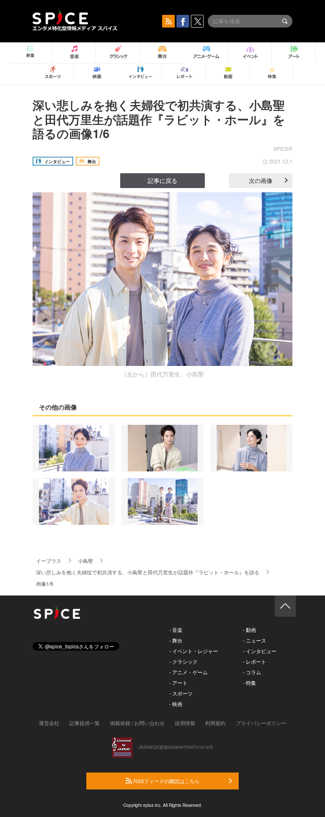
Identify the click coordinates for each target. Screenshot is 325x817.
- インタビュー (259, 650)
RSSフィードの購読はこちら (166, 780)
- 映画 (175, 703)
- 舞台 (175, 640)
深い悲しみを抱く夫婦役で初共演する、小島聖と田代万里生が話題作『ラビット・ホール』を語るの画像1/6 (159, 119)
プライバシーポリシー (261, 722)
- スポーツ (181, 693)
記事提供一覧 (84, 722)
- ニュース (254, 640)
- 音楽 (175, 629)
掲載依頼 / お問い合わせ (137, 722)
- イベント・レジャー (193, 650)
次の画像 (261, 180)
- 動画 (249, 629)
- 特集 (249, 682)
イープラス (48, 560)
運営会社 (49, 722)
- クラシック (183, 661)
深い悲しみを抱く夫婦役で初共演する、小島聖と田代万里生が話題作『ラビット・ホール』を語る (147, 572)
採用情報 (185, 722)
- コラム (252, 672)
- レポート (254, 661)
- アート (178, 682)
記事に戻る (162, 180)
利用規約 (215, 722)
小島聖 (85, 560)
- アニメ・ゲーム (188, 672)
